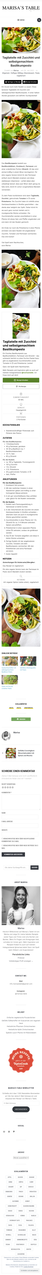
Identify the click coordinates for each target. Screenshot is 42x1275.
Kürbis (22, 1215)
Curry (31, 1182)
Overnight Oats (15, 1220)
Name (4, 813)
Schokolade (22, 1235)
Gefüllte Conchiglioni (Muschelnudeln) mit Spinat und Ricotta (26, 753)
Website (4, 830)
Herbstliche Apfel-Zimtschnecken (21, 1029)
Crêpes (21, 1182)
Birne (10, 1182)
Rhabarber (22, 1230)
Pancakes (29, 1220)
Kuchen (31, 1211)
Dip (21, 1187)
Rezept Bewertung (8, 784)
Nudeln (33, 1215)
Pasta (37, 73)
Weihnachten (15, 1249)
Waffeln (33, 1244)
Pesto (19, 708)
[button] (21, 20)
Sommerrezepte (22, 1239)
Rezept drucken (31, 82)
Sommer (8, 1239)
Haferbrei (15, 1201)
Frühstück (32, 1191)
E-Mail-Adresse (7, 821)
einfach (31, 1187)
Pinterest (21, 958)
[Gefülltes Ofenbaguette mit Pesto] (28, 661)
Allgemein (6, 73)
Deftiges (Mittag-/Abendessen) (22, 73)
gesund (21, 1196)
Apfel (10, 1177)
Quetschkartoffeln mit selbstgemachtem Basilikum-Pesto (9, 670)
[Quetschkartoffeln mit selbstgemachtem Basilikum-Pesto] (10, 661)
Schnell (8, 1235)
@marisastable (27, 373)
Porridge (9, 1230)
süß (35, 1239)
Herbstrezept (12, 1206)
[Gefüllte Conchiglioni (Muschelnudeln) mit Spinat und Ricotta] (10, 753)
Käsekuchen (10, 1215)
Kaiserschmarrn (28, 1206)
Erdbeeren (9, 1191)
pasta (11, 708)
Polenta (31, 1225)
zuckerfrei (21, 1254)
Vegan (8, 1244)
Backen (20, 1177)
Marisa (16, 70)
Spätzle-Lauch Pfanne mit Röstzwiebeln (21, 1033)
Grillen (32, 1196)
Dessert (10, 1187)
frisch (21, 1191)
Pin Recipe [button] (22, 386)
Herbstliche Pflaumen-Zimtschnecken (21, 1026)
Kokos (21, 1211)
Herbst (27, 1201)
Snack (34, 1235)
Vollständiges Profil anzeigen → (21, 961)
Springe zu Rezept (14, 82)
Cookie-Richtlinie (28, 1266)
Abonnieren (21, 1109)
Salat (34, 1230)
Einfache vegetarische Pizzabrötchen (21, 1017)
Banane (31, 1177)
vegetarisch (21, 76)
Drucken (22, 719)
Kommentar (7, 793)
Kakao (10, 1211)
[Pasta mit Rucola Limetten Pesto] (10, 679)
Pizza (20, 1225)
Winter (28, 1249)
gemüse (9, 1196)
